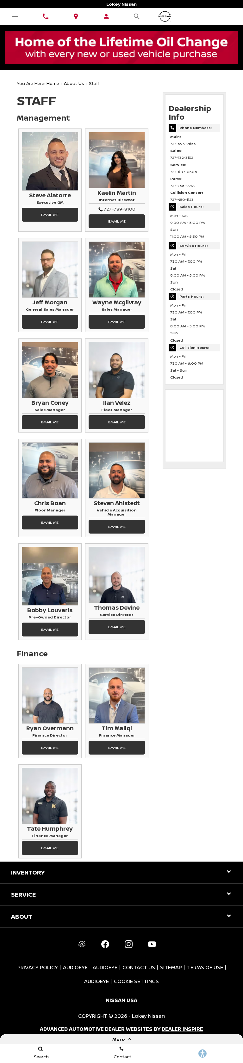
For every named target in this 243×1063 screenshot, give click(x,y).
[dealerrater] (82, 944)
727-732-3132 (181, 157)
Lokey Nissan (148, 1015)
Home (53, 83)
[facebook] (105, 944)
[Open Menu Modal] (15, 16)
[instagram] (128, 944)
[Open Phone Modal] (45, 16)
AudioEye (75, 967)
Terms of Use (205, 967)
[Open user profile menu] (106, 16)
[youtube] (152, 944)
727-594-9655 (183, 143)
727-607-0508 (183, 171)
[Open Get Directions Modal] (76, 16)
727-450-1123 (182, 199)
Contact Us (138, 967)
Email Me (50, 214)
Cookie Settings (136, 981)
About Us (74, 83)
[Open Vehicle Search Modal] (137, 16)
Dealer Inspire (182, 1028)
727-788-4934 (182, 185)
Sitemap (171, 967)
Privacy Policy (37, 967)
